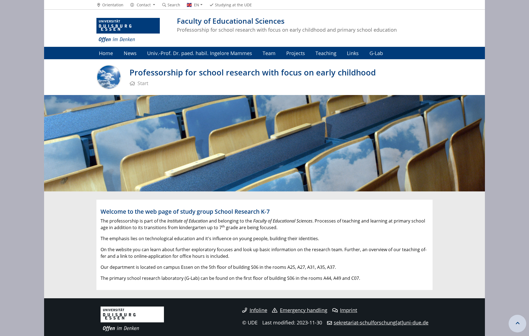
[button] (142, 5)
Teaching (325, 53)
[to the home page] (128, 30)
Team (269, 53)
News (130, 53)
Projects (295, 53)
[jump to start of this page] (517, 323)
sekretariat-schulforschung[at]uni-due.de (381, 322)
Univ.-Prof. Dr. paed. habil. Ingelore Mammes (199, 53)
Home (106, 53)
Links (353, 53)
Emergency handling (303, 310)
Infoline (258, 310)
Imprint (348, 310)
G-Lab (376, 53)
